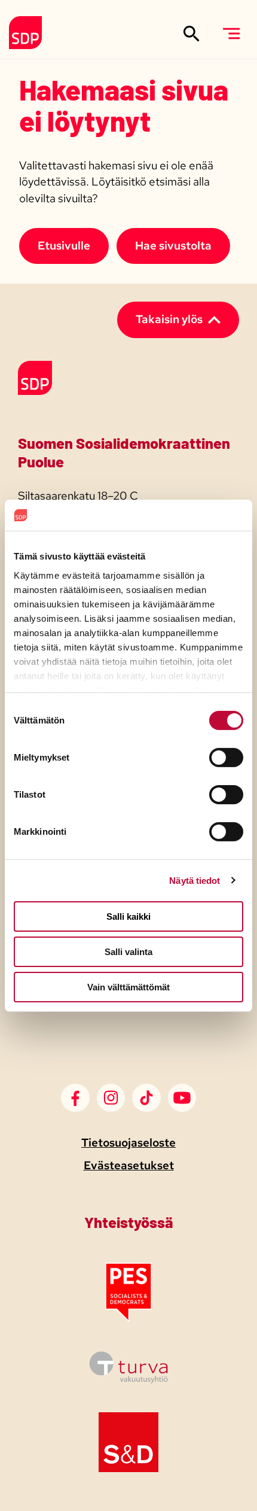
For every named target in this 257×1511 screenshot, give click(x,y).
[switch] (226, 757)
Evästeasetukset (129, 1165)
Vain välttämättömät (128, 986)
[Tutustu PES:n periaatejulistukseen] (128, 1318)
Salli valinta (128, 952)
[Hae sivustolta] (192, 33)
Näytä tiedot (194, 880)
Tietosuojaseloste (128, 1142)
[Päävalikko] (231, 33)
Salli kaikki (128, 916)
